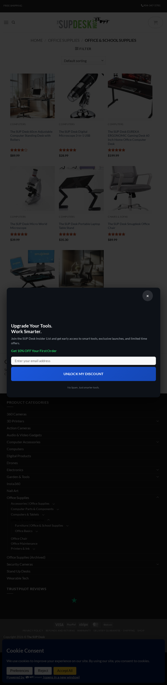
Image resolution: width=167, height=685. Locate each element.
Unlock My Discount (83, 374)
